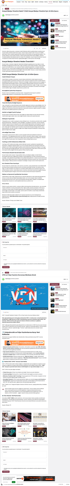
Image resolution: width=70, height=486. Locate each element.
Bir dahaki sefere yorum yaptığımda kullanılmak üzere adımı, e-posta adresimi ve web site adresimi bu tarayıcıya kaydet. (25, 264)
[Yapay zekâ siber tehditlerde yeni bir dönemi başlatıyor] (40, 230)
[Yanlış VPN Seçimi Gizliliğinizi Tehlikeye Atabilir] (9, 420)
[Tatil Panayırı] (7, 1)
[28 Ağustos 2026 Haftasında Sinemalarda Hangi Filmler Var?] (59, 25)
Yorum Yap (61, 484)
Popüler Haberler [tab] (54, 20)
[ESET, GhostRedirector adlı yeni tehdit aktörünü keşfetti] (9, 215)
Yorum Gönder (6, 267)
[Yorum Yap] (34, 48)
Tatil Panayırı (8, 14)
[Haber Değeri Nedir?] (59, 36)
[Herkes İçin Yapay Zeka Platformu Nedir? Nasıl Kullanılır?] (24, 435)
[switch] (3, 5)
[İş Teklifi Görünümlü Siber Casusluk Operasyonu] (24, 230)
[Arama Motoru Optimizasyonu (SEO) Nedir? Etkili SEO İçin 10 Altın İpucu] (40, 215)
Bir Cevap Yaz (6, 242)
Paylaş (68, 484)
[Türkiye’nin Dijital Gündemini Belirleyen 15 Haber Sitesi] (59, 42)
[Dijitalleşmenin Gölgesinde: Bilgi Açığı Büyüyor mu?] (9, 230)
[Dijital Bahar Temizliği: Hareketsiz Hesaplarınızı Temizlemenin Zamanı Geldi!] (40, 435)
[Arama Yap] (6, 5)
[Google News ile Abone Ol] (6, 48)
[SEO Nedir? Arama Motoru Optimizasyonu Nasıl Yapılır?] (40, 420)
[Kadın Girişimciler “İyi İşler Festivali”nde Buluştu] (59, 30)
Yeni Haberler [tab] (64, 20)
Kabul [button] (13, 482)
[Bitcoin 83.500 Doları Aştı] (59, 47)
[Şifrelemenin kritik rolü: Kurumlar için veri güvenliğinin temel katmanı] (24, 215)
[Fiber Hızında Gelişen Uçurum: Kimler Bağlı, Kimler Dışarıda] (24, 420)
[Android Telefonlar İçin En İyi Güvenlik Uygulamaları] (9, 435)
